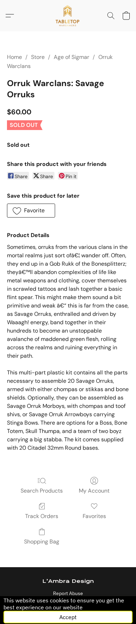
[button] (68, 15)
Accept (68, 617)
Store (38, 57)
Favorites (94, 516)
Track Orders (41, 516)
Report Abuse (68, 593)
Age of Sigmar (71, 57)
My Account (94, 490)
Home (14, 57)
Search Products (42, 490)
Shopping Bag (41, 541)
